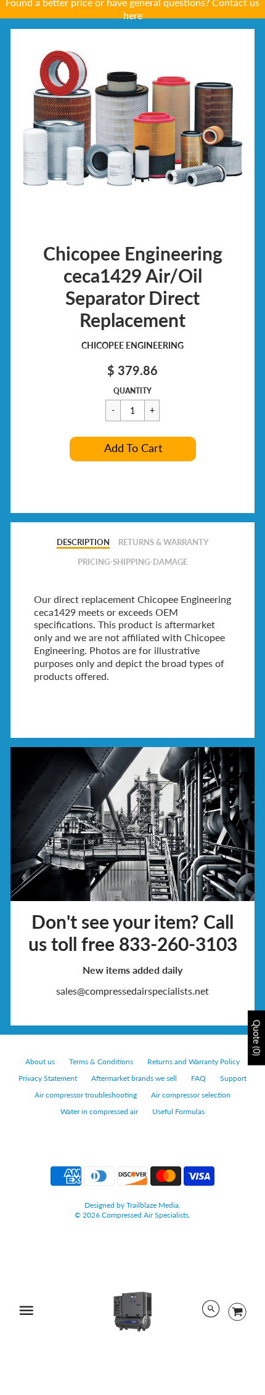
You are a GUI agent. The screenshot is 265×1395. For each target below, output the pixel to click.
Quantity (132, 390)
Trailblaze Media (152, 1205)
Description (83, 542)
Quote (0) (256, 1037)
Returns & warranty (163, 542)
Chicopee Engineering (132, 345)
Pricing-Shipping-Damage (132, 562)
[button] (133, 449)
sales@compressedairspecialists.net (132, 991)
